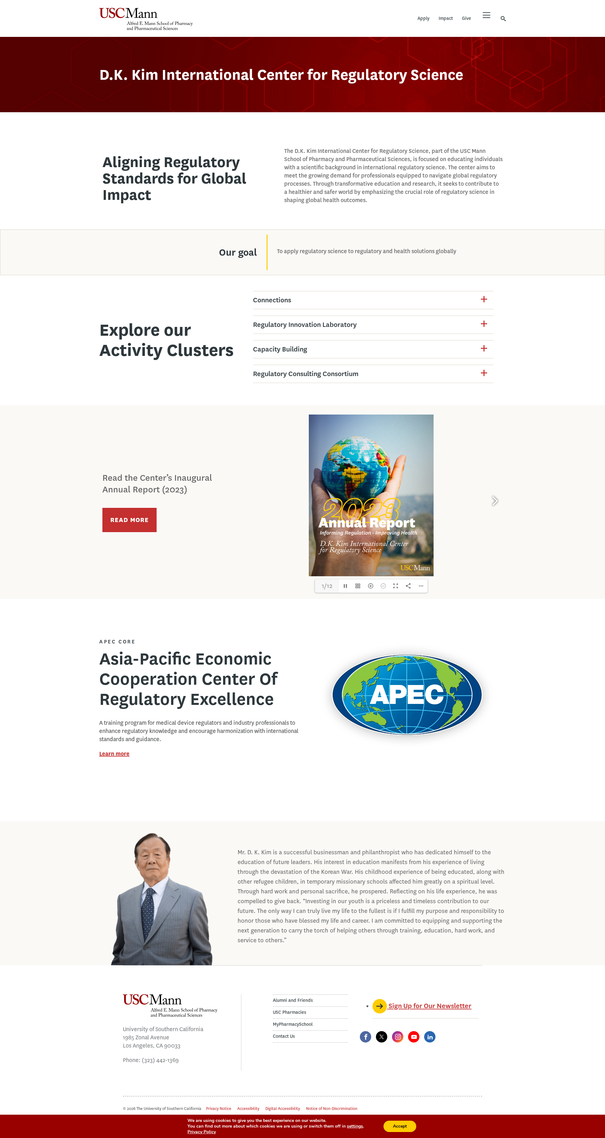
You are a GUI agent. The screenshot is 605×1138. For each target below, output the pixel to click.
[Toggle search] (503, 18)
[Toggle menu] (486, 15)
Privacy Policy (201, 1132)
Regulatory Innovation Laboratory (305, 324)
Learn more (114, 754)
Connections (272, 300)
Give (466, 18)
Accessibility (248, 1108)
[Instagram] (397, 1036)
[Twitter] (381, 1036)
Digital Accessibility (282, 1108)
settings (355, 1126)
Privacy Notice (218, 1108)
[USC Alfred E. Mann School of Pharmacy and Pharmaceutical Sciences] (146, 19)
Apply (423, 18)
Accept (400, 1126)
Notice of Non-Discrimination (331, 1108)
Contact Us (284, 1036)
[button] (373, 300)
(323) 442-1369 (160, 1060)
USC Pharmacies (289, 1012)
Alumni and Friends (293, 1000)
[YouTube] (413, 1036)
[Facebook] (365, 1036)
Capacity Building (280, 349)
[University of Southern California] (239, 23)
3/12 (327, 586)
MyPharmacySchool (293, 1024)
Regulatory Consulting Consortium (306, 373)
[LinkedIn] (429, 1036)
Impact (446, 18)
